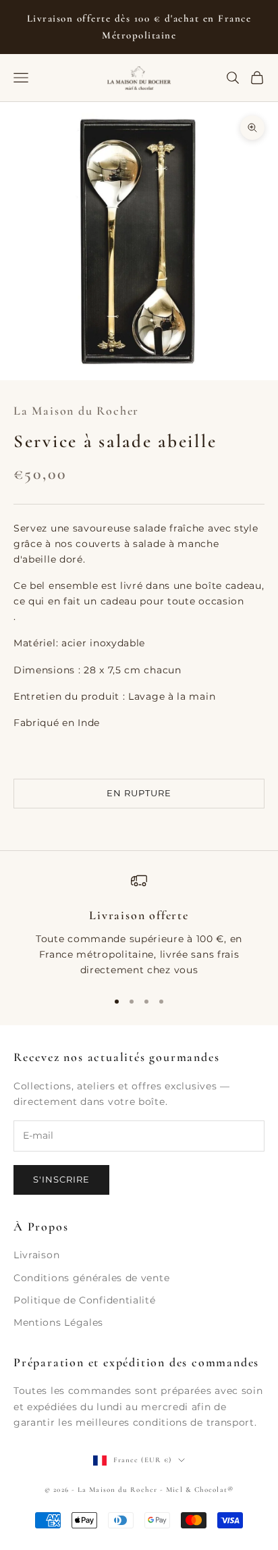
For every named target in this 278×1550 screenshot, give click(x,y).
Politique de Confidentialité (84, 1300)
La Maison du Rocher (76, 410)
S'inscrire (61, 1179)
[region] (139, 925)
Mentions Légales (58, 1322)
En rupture (139, 792)
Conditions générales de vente (91, 1278)
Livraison (36, 1255)
